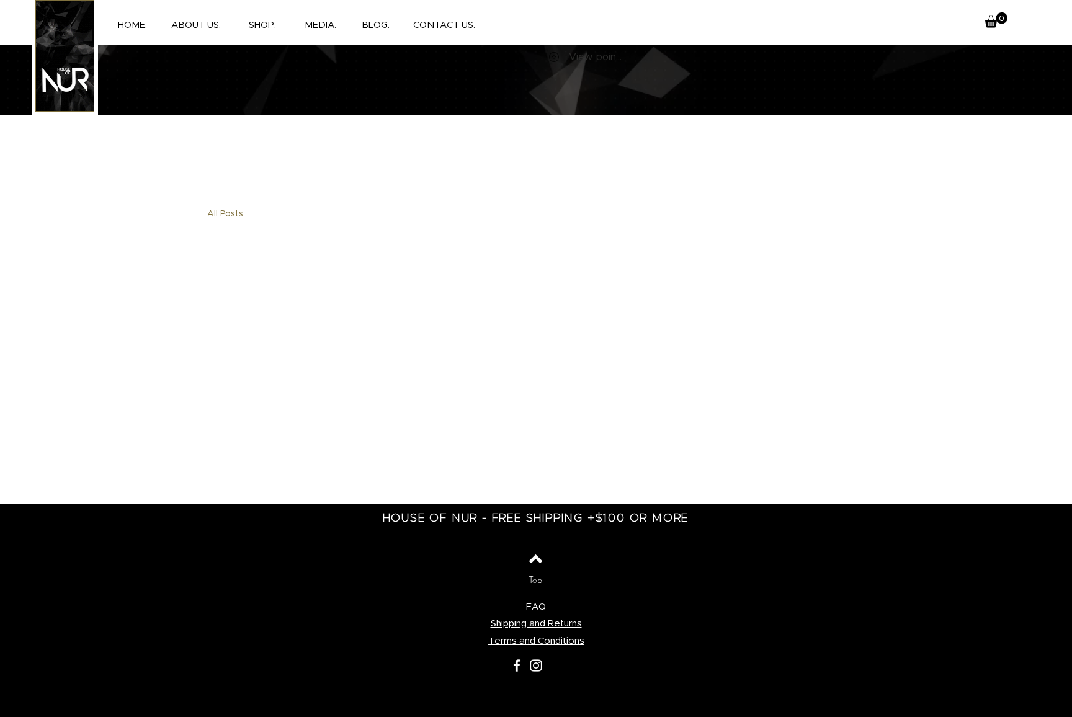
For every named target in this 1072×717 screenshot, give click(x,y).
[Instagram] (536, 665)
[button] (262, 25)
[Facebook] (517, 665)
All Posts (225, 214)
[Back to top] (535, 559)
